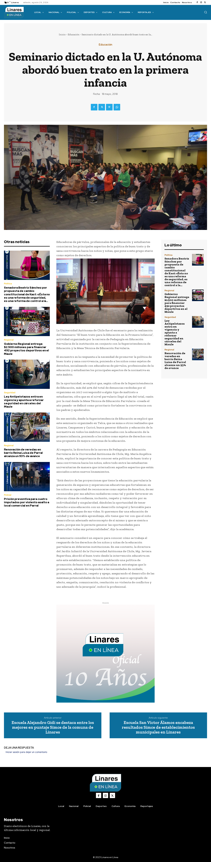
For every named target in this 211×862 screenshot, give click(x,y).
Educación (73, 34)
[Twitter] (205, 2)
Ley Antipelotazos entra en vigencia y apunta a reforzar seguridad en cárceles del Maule (24, 401)
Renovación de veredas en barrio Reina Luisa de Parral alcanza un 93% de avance (23, 453)
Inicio (62, 34)
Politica (8, 284)
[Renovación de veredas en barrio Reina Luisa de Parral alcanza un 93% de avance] (27, 427)
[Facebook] (197, 2)
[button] (205, 12)
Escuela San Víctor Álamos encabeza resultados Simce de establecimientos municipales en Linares (158, 727)
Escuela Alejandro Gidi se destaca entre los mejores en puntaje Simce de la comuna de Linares (53, 727)
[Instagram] (201, 2)
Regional (9, 340)
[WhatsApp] (117, 107)
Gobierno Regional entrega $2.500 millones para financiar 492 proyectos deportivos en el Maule (26, 349)
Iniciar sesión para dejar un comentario (26, 752)
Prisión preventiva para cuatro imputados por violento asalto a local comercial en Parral (26, 502)
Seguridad (9, 392)
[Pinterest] (109, 107)
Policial (7, 495)
